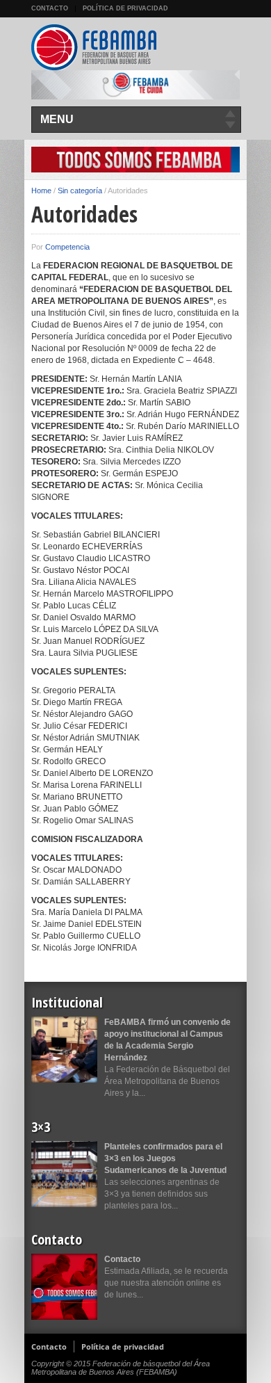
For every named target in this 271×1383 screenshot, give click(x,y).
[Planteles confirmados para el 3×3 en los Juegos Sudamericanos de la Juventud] (64, 1174)
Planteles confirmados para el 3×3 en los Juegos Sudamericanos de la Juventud (165, 1158)
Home (41, 190)
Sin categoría (80, 190)
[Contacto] (64, 1287)
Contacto (49, 8)
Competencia (67, 247)
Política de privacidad (125, 8)
